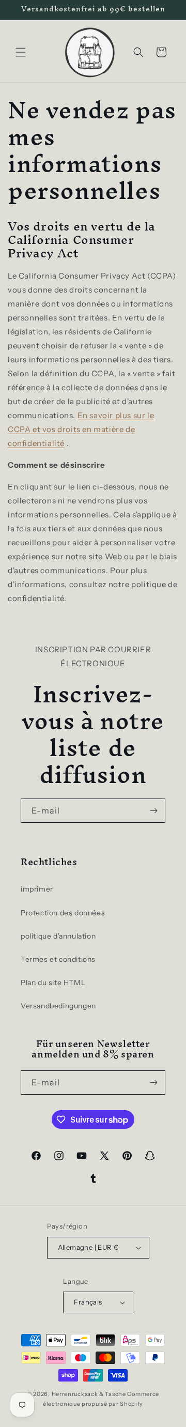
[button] (20, 52)
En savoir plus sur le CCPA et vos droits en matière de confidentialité (81, 429)
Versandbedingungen (58, 1005)
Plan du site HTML (53, 982)
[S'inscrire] (153, 811)
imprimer (37, 889)
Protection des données (63, 912)
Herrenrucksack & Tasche (89, 1394)
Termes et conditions (58, 959)
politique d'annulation (58, 936)
